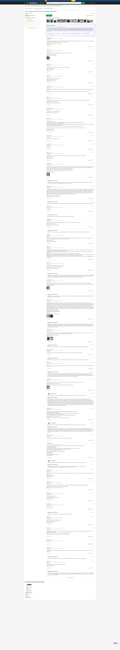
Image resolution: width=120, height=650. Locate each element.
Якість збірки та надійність (86, 33)
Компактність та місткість (66, 33)
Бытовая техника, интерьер (29, 5)
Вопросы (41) (33, 15)
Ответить (49, 46)
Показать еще (71, 577)
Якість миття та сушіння (51, 33)
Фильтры (50, 15)
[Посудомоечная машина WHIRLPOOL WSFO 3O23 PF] (29, 587)
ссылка (86, 395)
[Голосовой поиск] (80, 3)
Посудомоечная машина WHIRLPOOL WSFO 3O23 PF (28, 593)
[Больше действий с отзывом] (93, 46)
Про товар (26, 8)
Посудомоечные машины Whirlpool (56, 5)
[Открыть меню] (25, 3)
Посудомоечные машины (46, 5)
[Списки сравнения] (92, 3)
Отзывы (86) (27, 15)
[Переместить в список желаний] (32, 584)
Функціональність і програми (76, 33)
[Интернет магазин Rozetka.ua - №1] (32, 3)
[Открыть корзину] (95, 3)
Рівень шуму (58, 33)
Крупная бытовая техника (38, 5)
